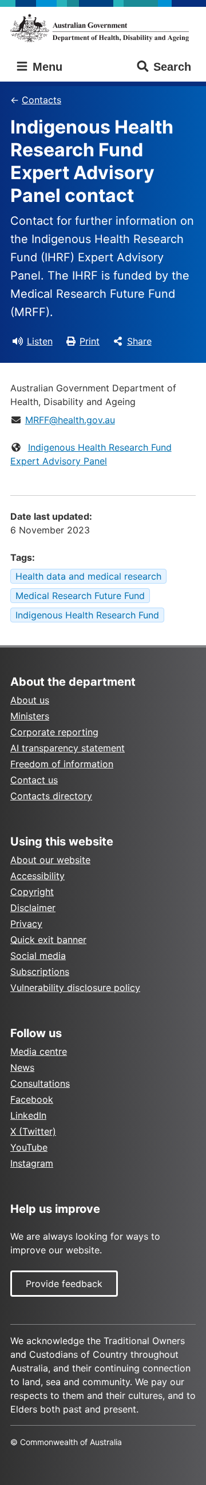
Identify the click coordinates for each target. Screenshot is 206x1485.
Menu (45, 66)
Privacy (26, 923)
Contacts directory (51, 796)
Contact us (34, 780)
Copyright (32, 891)
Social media (38, 955)
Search (172, 66)
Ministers (29, 716)
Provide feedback (64, 1283)
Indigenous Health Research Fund (87, 615)
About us (29, 700)
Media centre (38, 1051)
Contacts (41, 100)
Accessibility (37, 875)
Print (90, 341)
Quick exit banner (48, 939)
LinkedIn (28, 1115)
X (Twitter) (33, 1131)
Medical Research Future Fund (80, 595)
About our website (50, 859)
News (22, 1067)
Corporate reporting (54, 732)
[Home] (103, 28)
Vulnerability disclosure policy (75, 987)
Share (139, 341)
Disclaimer (33, 907)
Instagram (31, 1163)
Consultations (40, 1083)
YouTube (28, 1147)
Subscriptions (39, 971)
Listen (40, 341)
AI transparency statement (67, 748)
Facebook (31, 1099)
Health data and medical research (88, 576)
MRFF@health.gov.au (70, 420)
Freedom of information (61, 764)
